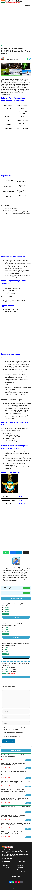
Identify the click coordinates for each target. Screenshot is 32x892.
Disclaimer (20, 869)
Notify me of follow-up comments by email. (15, 732)
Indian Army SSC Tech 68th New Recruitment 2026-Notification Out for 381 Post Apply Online (15, 824)
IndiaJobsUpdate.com (6, 857)
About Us (20, 865)
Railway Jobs (6, 869)
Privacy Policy (21, 871)
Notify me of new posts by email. (12, 736)
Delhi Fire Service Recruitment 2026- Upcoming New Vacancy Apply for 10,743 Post (15, 782)
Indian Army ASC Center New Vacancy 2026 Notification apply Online (13, 763)
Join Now (26, 587)
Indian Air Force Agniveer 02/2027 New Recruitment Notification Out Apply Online (15, 807)
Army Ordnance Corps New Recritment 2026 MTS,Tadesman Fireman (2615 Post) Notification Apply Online (14, 773)
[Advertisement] (16, 25)
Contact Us (20, 867)
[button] (21, 5)
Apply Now (16, 617)
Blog (4, 45)
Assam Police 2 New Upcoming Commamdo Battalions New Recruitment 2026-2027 (13, 815)
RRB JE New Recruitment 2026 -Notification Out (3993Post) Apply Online (14, 755)
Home (7, 45)
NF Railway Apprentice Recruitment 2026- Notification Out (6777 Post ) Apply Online (12, 832)
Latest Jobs (13, 45)
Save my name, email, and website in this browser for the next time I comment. (15, 728)
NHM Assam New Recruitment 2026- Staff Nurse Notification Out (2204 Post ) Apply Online (14, 799)
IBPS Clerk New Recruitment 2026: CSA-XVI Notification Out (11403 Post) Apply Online (13, 790)
